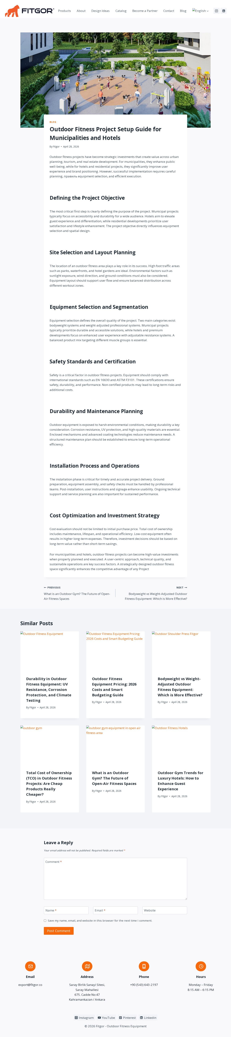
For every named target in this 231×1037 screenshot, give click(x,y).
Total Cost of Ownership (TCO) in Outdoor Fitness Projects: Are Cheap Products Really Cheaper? (49, 783)
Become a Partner (145, 11)
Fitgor (56, 146)
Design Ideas (100, 11)
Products (64, 11)
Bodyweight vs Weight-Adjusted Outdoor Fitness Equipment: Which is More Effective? (156, 593)
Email (100, 910)
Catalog (121, 11)
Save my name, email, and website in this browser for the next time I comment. (100, 920)
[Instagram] (216, 11)
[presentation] (49, 650)
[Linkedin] (224, 11)
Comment (53, 862)
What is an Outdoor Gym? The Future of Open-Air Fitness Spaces (77, 593)
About (81, 11)
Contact (168, 11)
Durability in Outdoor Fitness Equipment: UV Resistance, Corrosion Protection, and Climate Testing (48, 689)
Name (50, 910)
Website (150, 910)
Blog (183, 11)
